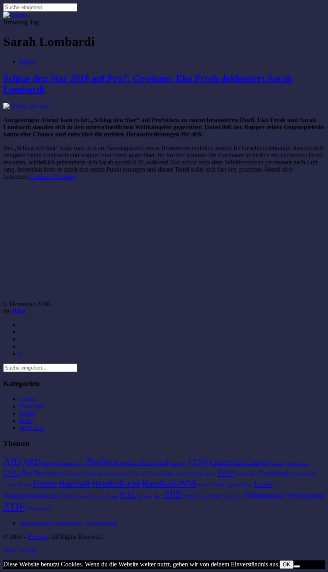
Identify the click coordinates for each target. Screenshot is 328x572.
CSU (11, 472)
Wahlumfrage (265, 495)
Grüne (45, 483)
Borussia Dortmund (140, 462)
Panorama (31, 406)
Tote (203, 496)
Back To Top (19, 550)
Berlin (99, 461)
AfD (12, 461)
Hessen (203, 485)
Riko (19, 311)
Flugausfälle (246, 474)
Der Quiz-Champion (83, 473)
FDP (226, 472)
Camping (178, 463)
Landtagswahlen (232, 484)
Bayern (51, 463)
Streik (190, 496)
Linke (263, 483)
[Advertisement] (70, 243)
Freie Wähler (304, 474)
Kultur (27, 61)
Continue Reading (52, 176)
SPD (173, 494)
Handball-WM (169, 483)
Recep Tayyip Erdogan (97, 496)
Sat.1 (158, 496)
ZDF (14, 506)
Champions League (239, 462)
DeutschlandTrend (124, 474)
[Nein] (297, 566)
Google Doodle (17, 485)
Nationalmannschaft (32, 495)
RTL (128, 495)
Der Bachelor (40, 473)
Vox (239, 496)
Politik (27, 413)
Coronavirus (297, 463)
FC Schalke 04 (202, 474)
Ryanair (145, 496)
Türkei (215, 496)
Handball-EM (116, 483)
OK (286, 565)
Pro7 (68, 495)
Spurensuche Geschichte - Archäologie (68, 523)
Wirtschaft (32, 427)
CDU (198, 461)
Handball (74, 483)
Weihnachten (305, 495)
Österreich (39, 508)
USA (228, 496)
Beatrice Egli (73, 463)
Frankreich (274, 473)
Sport (26, 420)
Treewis (38, 536)
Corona (277, 463)
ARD (31, 462)
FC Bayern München (165, 473)
